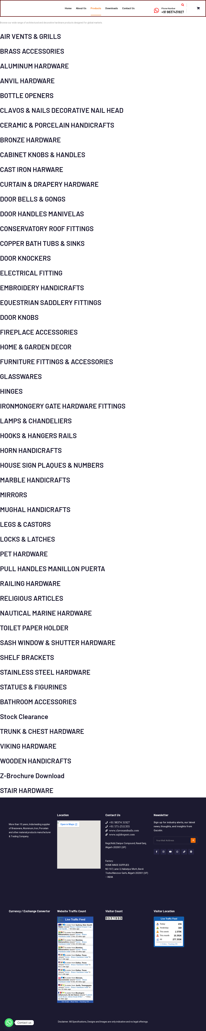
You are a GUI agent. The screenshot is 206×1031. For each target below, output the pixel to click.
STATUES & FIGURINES (33, 687)
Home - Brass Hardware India (76, 957)
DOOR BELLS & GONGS (33, 199)
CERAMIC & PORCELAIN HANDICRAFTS (57, 125)
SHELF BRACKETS (27, 657)
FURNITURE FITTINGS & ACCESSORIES (56, 361)
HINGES (11, 391)
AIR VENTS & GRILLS (30, 36)
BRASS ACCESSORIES (32, 51)
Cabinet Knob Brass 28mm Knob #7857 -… (75, 996)
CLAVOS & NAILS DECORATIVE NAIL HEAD (61, 110)
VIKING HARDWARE (28, 746)
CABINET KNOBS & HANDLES (42, 154)
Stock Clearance (24, 716)
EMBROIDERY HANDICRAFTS (42, 288)
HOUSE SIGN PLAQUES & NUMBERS (52, 465)
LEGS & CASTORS (25, 524)
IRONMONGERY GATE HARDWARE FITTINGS (63, 406)
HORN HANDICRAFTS (31, 450)
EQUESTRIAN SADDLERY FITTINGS (50, 302)
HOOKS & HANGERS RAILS (38, 435)
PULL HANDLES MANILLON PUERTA (52, 568)
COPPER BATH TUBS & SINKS (42, 243)
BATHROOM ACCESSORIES (38, 702)
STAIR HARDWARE (26, 790)
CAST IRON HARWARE (31, 169)
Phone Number (168, 8)
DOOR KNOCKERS (25, 258)
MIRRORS (13, 495)
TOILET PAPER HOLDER (34, 628)
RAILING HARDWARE (30, 583)
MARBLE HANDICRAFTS (35, 480)
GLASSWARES (21, 376)
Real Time (74, 1002)
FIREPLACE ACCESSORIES (39, 332)
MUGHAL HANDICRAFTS (35, 509)
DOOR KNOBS (19, 317)
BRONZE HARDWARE (30, 140)
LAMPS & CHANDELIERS (36, 421)
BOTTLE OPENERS (27, 95)
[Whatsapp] (9, 1022)
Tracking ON (84, 1002)
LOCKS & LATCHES (27, 539)
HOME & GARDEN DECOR (35, 347)
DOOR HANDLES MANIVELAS (42, 214)
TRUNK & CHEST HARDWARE (42, 731)
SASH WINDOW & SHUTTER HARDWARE (58, 642)
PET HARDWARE (24, 554)
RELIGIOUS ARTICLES (31, 598)
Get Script (65, 1002)
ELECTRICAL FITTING (31, 273)
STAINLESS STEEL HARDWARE (45, 672)
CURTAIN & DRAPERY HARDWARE (49, 184)
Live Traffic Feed (75, 919)
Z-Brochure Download (32, 775)
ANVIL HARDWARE (27, 81)
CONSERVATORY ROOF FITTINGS (47, 228)
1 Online (163, 944)
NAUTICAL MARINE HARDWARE (46, 613)
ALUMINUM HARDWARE (34, 66)
